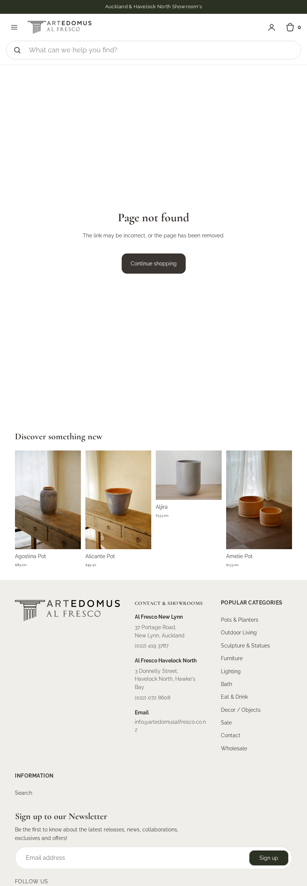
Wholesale (234, 748)
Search (23, 793)
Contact (230, 736)
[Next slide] (72, 500)
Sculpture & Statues (245, 646)
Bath (226, 684)
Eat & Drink (234, 697)
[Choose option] (210, 488)
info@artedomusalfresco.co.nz (170, 726)
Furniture (232, 658)
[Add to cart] (69, 537)
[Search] (17, 50)
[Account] (271, 27)
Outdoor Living (239, 633)
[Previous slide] (23, 500)
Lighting (231, 671)
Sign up (268, 858)
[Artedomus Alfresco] (59, 27)
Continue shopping (154, 264)
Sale (226, 723)
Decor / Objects (241, 710)
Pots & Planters (239, 620)
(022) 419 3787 (151, 646)
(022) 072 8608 (152, 698)
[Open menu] (14, 27)
